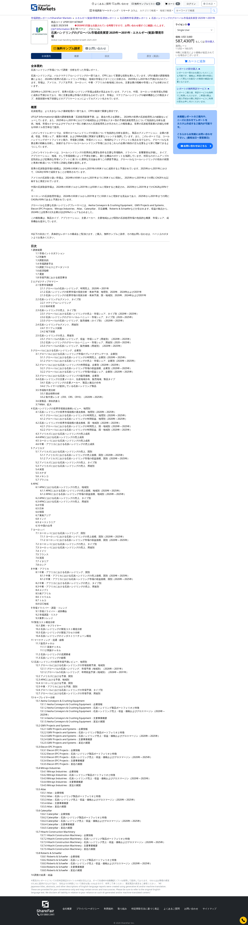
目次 (107, 56)
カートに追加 (196, 61)
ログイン (191, 3)
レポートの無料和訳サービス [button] (192, 88)
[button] (66, 48)
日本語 (209, 3)
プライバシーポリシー (87, 908)
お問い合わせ (122, 3)
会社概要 (67, 908)
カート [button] (173, 3)
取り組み (122, 908)
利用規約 (108, 908)
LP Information (61, 29)
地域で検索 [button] (165, 10)
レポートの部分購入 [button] (187, 68)
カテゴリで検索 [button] (148, 10)
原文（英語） (153, 56)
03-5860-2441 (47, 914)
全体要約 (46, 56)
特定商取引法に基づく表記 (145, 908)
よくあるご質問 (103, 3)
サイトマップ (209, 908)
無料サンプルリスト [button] (146, 3)
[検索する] (214, 10)
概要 (76, 56)
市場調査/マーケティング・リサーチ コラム (114, 10)
